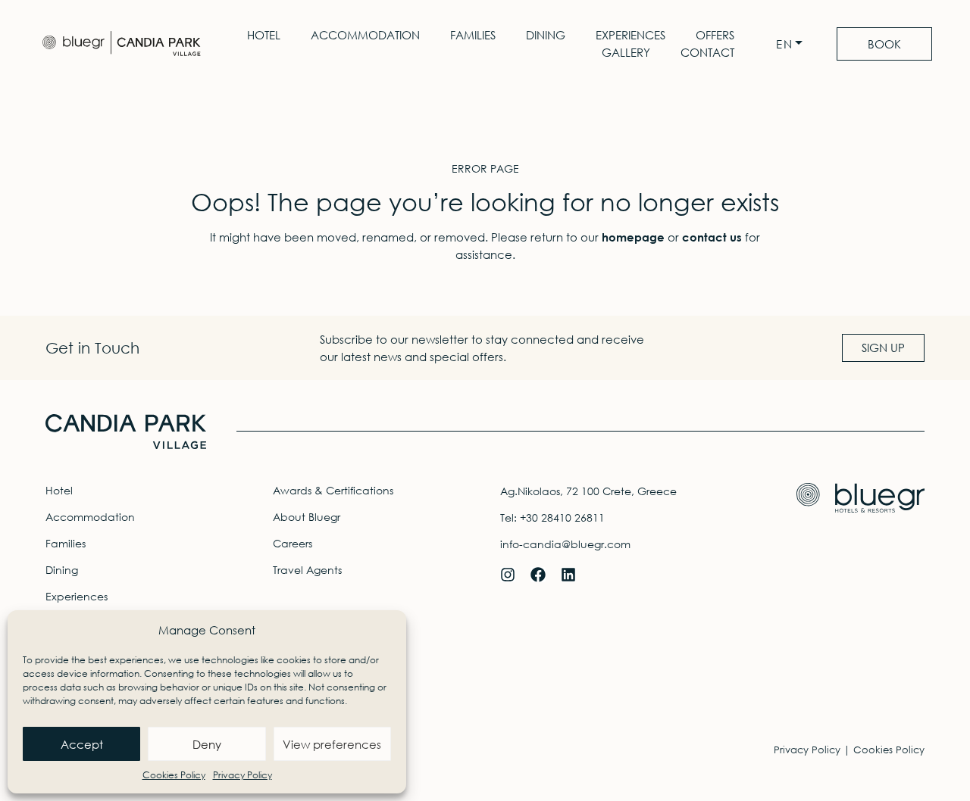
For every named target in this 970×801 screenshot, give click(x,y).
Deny (206, 744)
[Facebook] (538, 574)
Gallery (626, 52)
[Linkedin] (568, 574)
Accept (82, 744)
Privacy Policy (242, 774)
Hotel (263, 34)
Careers (292, 543)
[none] (793, 44)
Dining (545, 34)
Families (473, 34)
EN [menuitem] (784, 44)
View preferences (332, 744)
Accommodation (365, 34)
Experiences (630, 34)
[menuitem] (793, 44)
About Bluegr (306, 517)
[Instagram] (507, 574)
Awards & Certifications (333, 490)
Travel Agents (307, 570)
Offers (715, 34)
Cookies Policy (173, 774)
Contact (707, 52)
